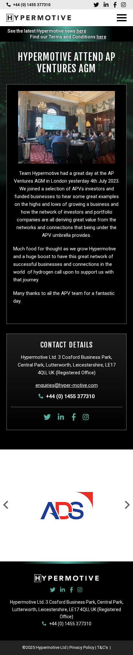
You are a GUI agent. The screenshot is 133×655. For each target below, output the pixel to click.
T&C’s (103, 647)
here (81, 31)
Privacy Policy (81, 647)
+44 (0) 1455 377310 (31, 5)
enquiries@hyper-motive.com (67, 385)
